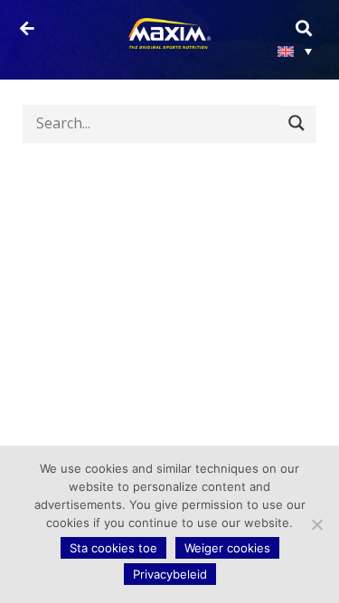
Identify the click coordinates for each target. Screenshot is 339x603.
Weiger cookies (227, 548)
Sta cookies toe (113, 548)
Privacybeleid (170, 574)
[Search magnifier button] (296, 123)
